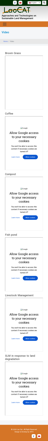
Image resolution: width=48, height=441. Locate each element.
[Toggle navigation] (44, 3)
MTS (31, 432)
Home (5, 41)
